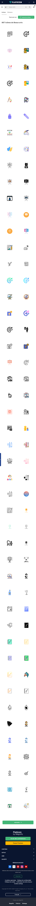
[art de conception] (10, 789)
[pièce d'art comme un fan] (10, 724)
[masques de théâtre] (10, 149)
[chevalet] (26, 100)
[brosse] (26, 264)
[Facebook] (10, 866)
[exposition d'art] (10, 478)
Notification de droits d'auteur (24, 882)
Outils (4, 852)
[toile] (10, 461)
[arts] (10, 100)
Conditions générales (10, 880)
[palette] (26, 133)
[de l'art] (10, 395)
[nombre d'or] (10, 609)
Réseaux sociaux (18, 862)
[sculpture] (26, 165)
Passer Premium (18, 843)
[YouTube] (26, 866)
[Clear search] (26, 7)
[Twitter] (14, 866)
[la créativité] (10, 67)
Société (4, 859)
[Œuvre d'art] (26, 560)
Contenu (4, 849)
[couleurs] (10, 116)
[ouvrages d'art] (10, 576)
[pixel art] (10, 428)
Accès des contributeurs (18, 838)
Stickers (9, 12)
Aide (3, 856)
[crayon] (26, 116)
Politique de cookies (10, 882)
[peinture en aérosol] (10, 592)
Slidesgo (24, 903)
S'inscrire (18, 876)
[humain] (10, 51)
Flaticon (18, 903)
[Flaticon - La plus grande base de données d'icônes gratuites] (15, 2)
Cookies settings (18, 883)
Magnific (11, 903)
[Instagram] (22, 866)
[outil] (10, 198)
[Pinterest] (18, 866)
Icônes (4, 12)
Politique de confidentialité (24, 880)
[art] (10, 34)
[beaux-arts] (26, 34)
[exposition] (10, 133)
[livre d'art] (26, 609)
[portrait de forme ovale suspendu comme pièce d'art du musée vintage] (10, 707)
